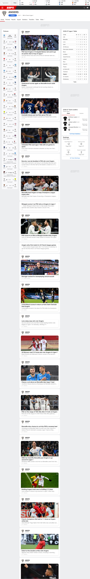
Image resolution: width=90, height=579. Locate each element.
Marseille (65, 39)
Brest (64, 51)
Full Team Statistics (75, 133)
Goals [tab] (68, 113)
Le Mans (65, 54)
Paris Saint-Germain (68, 49)
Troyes (64, 66)
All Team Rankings (75, 158)
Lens (64, 42)
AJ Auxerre (65, 76)
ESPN (10, 8)
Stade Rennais (66, 56)
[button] (84, 7)
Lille (64, 37)
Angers (65, 74)
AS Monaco (66, 47)
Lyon (64, 44)
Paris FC (65, 64)
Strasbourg (65, 79)
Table (74, 82)
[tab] (68, 113)
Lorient (65, 59)
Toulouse (65, 71)
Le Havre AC (66, 69)
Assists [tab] (81, 113)
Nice (64, 61)
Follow (13, 15)
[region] (75, 57)
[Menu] (2, 8)
